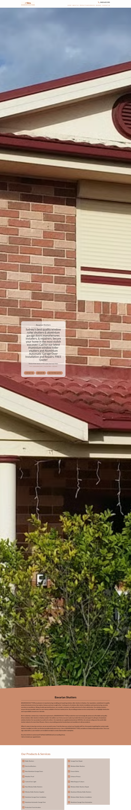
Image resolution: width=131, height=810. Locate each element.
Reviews (98, 5)
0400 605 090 (105, 2)
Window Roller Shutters (38, 366)
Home (69, 5)
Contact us (106, 5)
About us (75, 5)
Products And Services (87, 5)
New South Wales (47, 366)
